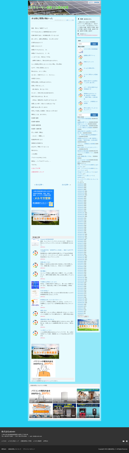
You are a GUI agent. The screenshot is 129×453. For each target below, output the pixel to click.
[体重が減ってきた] (35, 268)
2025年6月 (81, 202)
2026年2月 (81, 187)
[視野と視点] (35, 317)
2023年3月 (81, 250)
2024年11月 (81, 214)
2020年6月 (81, 309)
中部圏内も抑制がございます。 (49, 281)
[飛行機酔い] (35, 277)
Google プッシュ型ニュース (85, 172)
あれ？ (79, 161)
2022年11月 (81, 257)
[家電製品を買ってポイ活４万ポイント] (35, 306)
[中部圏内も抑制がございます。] (35, 288)
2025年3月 (81, 207)
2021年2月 (81, 295)
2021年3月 (81, 293)
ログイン (91, 2)
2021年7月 (81, 286)
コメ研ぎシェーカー (46, 330)
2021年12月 (81, 277)
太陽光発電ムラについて (14, 449)
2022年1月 (81, 275)
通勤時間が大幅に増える (47, 319)
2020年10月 (81, 302)
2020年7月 (81, 308)
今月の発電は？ (44, 290)
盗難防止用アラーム (89, 55)
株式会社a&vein (8, 431)
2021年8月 (81, 284)
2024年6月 (81, 223)
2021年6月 (81, 288)
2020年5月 (81, 311)
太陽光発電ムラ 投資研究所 (64, 14)
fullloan (80, 177)
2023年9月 (81, 239)
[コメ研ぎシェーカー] (35, 336)
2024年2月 (81, 230)
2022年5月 (81, 268)
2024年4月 (81, 227)
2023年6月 (81, 245)
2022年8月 (81, 263)
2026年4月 (81, 184)
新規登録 (96, 2)
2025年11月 (81, 193)
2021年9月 (81, 283)
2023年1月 (81, 254)
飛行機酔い (43, 271)
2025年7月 (81, 200)
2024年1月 (81, 232)
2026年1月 (81, 189)
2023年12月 (81, 234)
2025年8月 (81, 198)
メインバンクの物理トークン (86, 152)
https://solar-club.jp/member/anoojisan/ (88, 35)
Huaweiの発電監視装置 (47, 239)
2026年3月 (81, 186)
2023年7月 (81, 243)
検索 (94, 44)
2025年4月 (81, 205)
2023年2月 (81, 252)
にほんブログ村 (36, 168)
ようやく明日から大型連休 (85, 127)
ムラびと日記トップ (35, 14)
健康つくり (68, 20)
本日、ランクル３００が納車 (86, 164)
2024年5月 (81, 225)
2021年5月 (81, 290)
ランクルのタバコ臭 (83, 160)
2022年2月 (81, 274)
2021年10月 (81, 281)
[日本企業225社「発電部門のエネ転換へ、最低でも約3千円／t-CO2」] (35, 256)
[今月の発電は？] (35, 297)
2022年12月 (81, 256)
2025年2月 (81, 209)
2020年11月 (81, 301)
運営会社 (3, 449)
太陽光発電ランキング (38, 172)
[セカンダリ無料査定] (45, 224)
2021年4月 (81, 292)
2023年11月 (81, 236)
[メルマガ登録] (43, 207)
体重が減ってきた (45, 262)
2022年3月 (81, 272)
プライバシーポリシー (29, 449)
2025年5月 (81, 203)
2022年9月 (81, 261)
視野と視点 (43, 310)
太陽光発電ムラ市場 (49, 14)
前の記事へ (40, 184)
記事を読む (42, 247)
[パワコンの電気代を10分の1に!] (43, 377)
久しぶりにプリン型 (83, 179)
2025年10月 (81, 195)
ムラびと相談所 (37, 441)
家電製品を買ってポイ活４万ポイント (51, 299)
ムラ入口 (3, 441)
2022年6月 (81, 266)
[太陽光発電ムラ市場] (45, 358)
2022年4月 (81, 270)
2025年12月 (81, 191)
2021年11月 (81, 279)
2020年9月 (81, 304)
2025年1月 (81, 211)
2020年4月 (81, 313)
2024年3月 (81, 229)
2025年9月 (81, 196)
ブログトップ (79, 14)
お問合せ (45, 441)
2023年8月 (81, 241)
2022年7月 (81, 265)
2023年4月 (81, 248)
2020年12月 (81, 299)
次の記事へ (66, 184)
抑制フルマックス (89, 61)
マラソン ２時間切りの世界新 (86, 143)
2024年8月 (81, 220)
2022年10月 (81, 259)
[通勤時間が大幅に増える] (35, 326)
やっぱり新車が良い (89, 68)
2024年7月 (81, 221)
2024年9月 (81, 218)
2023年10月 (81, 238)
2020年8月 (81, 306)
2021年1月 (81, 297)
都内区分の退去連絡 (83, 151)
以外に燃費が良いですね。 (85, 156)
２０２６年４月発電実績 (91, 49)
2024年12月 (81, 212)
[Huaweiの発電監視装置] (35, 245)
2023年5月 (81, 247)
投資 (73, 20)
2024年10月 (81, 216)
